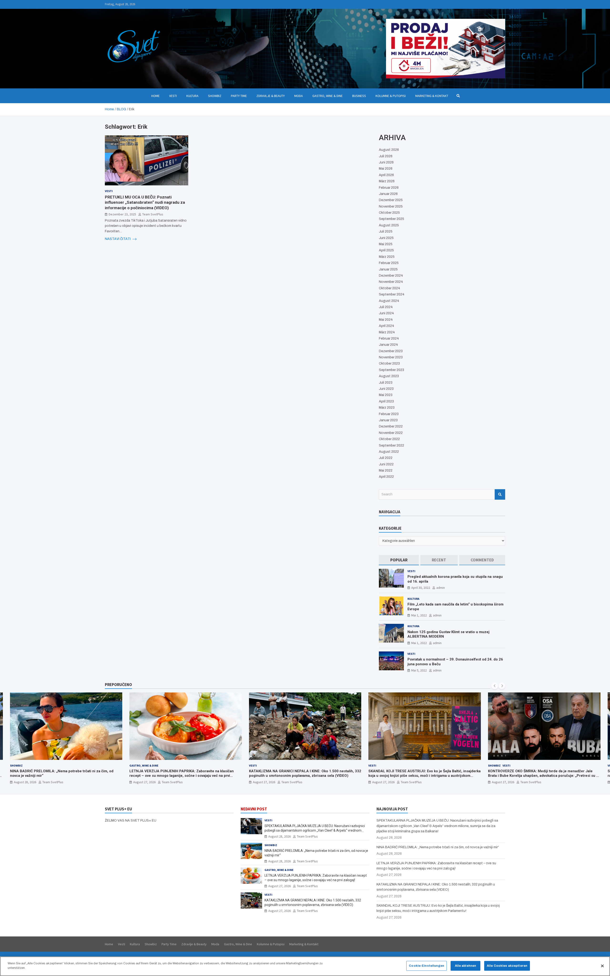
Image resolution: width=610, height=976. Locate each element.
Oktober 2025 (389, 212)
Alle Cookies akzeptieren (507, 965)
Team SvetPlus (152, 214)
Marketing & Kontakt (431, 96)
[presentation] (494, 685)
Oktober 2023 (389, 363)
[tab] (399, 560)
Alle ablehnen (465, 965)
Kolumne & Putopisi (391, 96)
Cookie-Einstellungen (426, 965)
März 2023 (387, 407)
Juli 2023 (385, 382)
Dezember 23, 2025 (122, 214)
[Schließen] (602, 966)
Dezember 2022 (391, 426)
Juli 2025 (385, 231)
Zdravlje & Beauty (270, 96)
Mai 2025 (385, 244)
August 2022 (389, 451)
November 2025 (391, 206)
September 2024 (391, 294)
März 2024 (387, 332)
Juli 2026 (385, 156)
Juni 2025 (386, 238)
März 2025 (387, 257)
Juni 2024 (386, 313)
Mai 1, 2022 (419, 615)
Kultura (192, 96)
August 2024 (389, 301)
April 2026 (386, 175)
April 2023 (386, 401)
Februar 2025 (389, 263)
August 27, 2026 (25, 782)
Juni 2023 (386, 389)
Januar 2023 (388, 420)
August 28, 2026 (503, 782)
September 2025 (391, 219)
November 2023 (391, 357)
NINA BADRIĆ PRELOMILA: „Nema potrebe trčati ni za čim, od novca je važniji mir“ (437, 847)
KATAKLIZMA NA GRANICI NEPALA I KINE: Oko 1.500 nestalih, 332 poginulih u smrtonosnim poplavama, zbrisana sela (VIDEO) (185, 773)
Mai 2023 (385, 395)
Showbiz (214, 96)
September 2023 (391, 370)
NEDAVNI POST (254, 809)
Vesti (173, 96)
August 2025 (389, 225)
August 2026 (389, 150)
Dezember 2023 (391, 351)
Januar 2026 (388, 194)
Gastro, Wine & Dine (327, 96)
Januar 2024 (388, 344)
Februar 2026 (389, 187)
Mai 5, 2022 (419, 670)
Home (155, 96)
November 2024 (391, 282)
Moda (298, 96)
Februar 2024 (389, 338)
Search (500, 494)
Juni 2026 (386, 162)
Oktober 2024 (389, 288)
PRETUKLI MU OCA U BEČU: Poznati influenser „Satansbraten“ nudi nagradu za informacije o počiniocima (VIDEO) (145, 202)
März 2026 (387, 181)
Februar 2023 (389, 414)
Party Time (239, 96)
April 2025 (386, 250)
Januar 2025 (388, 269)
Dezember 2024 (391, 275)
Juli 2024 (386, 307)
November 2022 (391, 433)
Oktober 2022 (389, 439)
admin (440, 587)
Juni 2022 (386, 464)
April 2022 (386, 476)
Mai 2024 (386, 319)
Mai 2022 (385, 470)
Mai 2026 (385, 168)
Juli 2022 (385, 458)
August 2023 (389, 376)
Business (359, 96)
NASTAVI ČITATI (118, 239)
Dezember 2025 (391, 200)
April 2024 (386, 326)
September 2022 (391, 445)
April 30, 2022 (420, 587)
